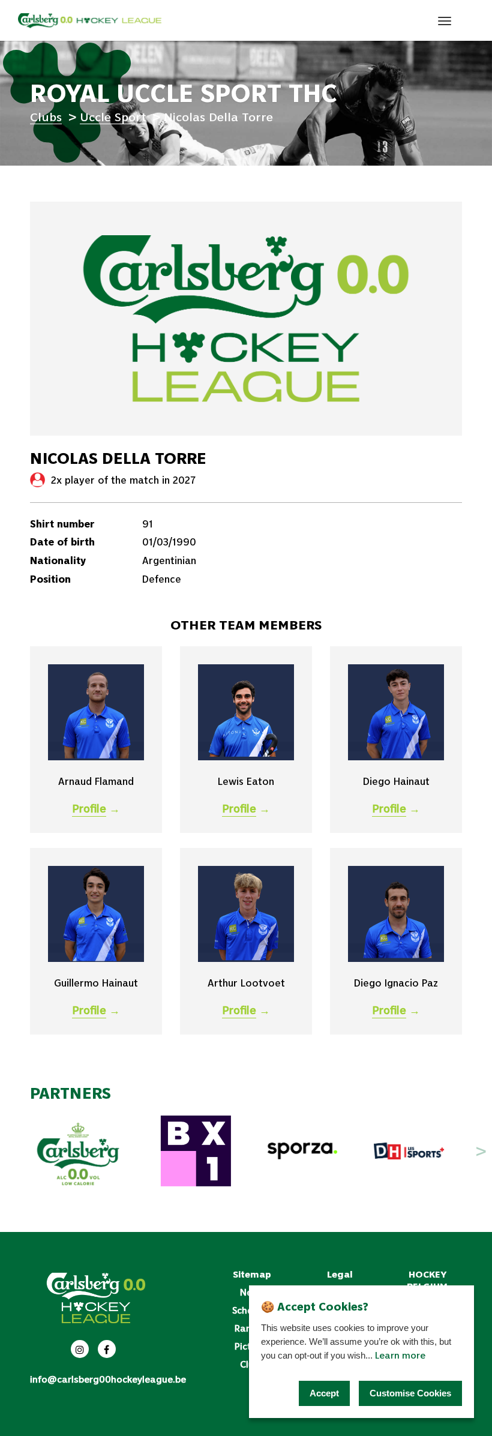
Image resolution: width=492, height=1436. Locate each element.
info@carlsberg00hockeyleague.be (108, 1379)
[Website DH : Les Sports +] (409, 1151)
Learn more (400, 1355)
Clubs (46, 117)
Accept (324, 1393)
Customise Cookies (410, 1393)
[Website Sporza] (302, 1151)
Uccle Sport (113, 117)
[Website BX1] (196, 1151)
